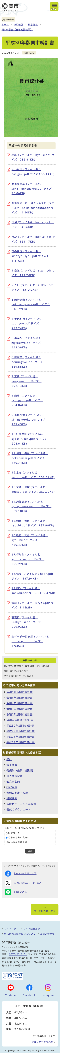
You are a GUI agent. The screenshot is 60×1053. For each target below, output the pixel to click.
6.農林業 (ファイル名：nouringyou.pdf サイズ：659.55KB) (28, 362)
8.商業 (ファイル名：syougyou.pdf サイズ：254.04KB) (27, 400)
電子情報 (11, 765)
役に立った (14, 833)
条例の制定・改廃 (17, 793)
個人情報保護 (14, 776)
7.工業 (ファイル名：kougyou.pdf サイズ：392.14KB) (27, 381)
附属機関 (11, 798)
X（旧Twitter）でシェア (28, 883)
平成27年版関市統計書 (20, 742)
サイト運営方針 (31, 929)
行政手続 (11, 787)
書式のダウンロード (18, 809)
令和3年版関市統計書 (19, 709)
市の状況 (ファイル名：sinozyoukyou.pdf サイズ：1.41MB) (30, 256)
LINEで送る (20, 892)
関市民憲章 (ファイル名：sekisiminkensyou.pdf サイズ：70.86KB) (33, 189)
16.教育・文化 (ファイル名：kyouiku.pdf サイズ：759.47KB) (30, 540)
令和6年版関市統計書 (19, 692)
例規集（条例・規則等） (21, 770)
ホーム (5, 25)
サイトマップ (11, 929)
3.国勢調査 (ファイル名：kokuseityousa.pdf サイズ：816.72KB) (31, 304)
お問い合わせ (47, 934)
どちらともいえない (19, 837)
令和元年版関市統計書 (20, 720)
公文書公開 (13, 781)
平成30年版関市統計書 (20, 725)
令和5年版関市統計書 (19, 698)
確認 (30, 851)
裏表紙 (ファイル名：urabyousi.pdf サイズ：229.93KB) (28, 622)
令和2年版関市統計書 (19, 714)
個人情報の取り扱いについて (20, 934)
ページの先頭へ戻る (44, 911)
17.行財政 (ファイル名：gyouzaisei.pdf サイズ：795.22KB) (28, 559)
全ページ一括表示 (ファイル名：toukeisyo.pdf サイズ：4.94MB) (32, 641)
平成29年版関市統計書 (20, 731)
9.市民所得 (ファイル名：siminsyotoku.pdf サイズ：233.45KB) (30, 420)
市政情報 (18, 25)
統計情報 (33, 25)
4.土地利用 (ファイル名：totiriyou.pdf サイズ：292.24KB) (28, 324)
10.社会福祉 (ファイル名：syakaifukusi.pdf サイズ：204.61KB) (29, 439)
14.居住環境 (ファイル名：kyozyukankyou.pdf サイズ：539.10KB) (31, 506)
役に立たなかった (17, 842)
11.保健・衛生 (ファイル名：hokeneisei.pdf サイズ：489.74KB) (30, 458)
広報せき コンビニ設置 (21, 804)
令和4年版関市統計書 (19, 703)
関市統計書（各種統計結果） (17, 29)
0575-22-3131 (18, 954)
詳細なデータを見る (42, 1042)
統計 (9, 759)
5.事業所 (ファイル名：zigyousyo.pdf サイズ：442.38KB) (28, 343)
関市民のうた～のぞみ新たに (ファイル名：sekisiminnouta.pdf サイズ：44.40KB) (33, 208)
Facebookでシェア (25, 873)
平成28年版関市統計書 (20, 737)
